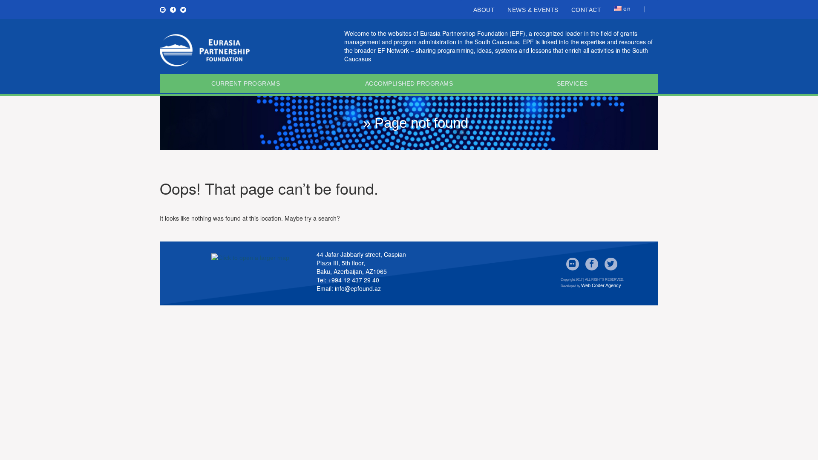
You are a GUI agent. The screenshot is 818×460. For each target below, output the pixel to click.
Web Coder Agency (601, 285)
